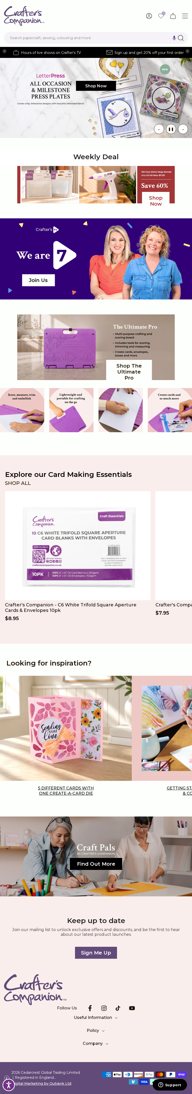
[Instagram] (104, 1008)
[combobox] (96, 38)
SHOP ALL (18, 483)
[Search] (181, 38)
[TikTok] (118, 1008)
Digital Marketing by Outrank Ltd (41, 1083)
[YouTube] (132, 1008)
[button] (174, 38)
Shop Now (96, 86)
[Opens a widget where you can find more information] (169, 1085)
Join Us (38, 280)
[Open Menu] (185, 16)
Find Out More (96, 864)
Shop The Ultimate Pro (129, 372)
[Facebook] (90, 1008)
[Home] (96, 989)
